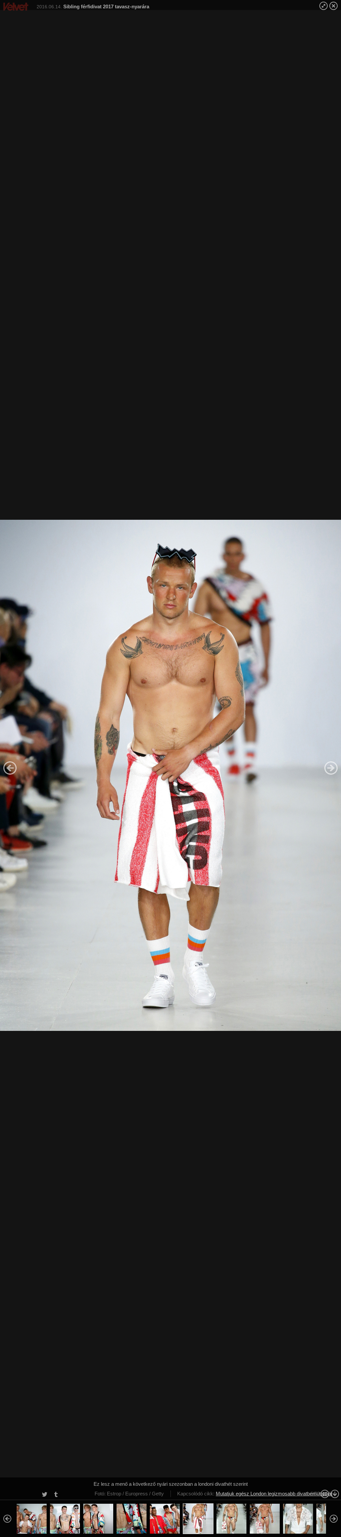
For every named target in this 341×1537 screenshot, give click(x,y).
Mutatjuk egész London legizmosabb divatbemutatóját (274, 1493)
